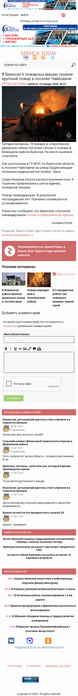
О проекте (34, 666)
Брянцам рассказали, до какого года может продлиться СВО (39, 548)
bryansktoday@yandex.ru (17, 235)
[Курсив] (11, 349)
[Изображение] (25, 349)
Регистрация (10, 15)
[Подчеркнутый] (15, 349)
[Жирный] (6, 349)
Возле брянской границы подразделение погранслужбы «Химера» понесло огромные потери (39, 540)
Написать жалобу (58, 666)
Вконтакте (11, 641)
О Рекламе (14, 666)
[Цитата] (34, 349)
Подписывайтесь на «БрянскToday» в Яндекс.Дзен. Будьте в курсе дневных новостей (42, 251)
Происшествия (14, 84)
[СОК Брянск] (39, 4)
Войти (24, 15)
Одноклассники (48, 641)
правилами (10, 326)
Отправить (13, 398)
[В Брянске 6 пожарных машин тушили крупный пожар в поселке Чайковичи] (39, 114)
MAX (30, 641)
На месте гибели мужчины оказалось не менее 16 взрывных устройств (39, 556)
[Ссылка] (29, 349)
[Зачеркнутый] (20, 349)
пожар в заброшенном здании (50, 215)
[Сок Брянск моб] (39, 36)
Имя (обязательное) (17, 334)
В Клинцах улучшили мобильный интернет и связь (43, 589)
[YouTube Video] (39, 349)
